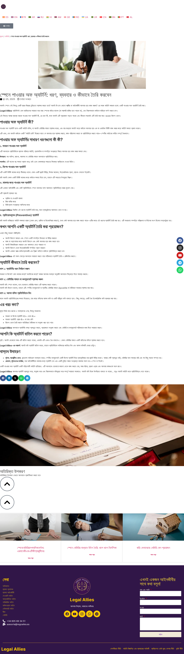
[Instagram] (82, 614)
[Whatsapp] (89, 614)
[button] (3, 378)
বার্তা (141, 616)
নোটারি (7, 36)
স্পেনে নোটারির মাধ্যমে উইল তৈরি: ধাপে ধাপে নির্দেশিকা (92, 547)
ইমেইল (142, 599)
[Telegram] (96, 614)
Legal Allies (13, 649)
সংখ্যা (142, 607)
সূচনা (1, 36)
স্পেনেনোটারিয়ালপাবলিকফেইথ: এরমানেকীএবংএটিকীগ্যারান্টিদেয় (30, 549)
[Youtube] (74, 614)
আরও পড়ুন (30, 558)
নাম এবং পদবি (145, 590)
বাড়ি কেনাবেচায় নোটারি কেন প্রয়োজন (153, 547)
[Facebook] (67, 614)
